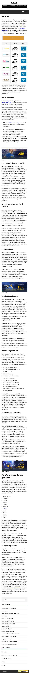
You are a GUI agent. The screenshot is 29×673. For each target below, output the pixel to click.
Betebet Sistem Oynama (8, 621)
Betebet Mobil (7, 658)
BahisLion (4, 666)
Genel (4, 662)
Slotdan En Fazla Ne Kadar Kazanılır (10, 634)
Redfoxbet (4, 616)
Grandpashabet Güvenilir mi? (9, 608)
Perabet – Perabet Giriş (7, 618)
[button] (25, 12)
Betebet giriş (5, 101)
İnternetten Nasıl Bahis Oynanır (9, 644)
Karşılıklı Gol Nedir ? (6, 639)
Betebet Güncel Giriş (9, 655)
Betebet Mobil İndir (6, 626)
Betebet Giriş (5, 611)
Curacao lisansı (15, 588)
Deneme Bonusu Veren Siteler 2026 (10, 613)
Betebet (4, 652)
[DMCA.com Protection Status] (23, 671)
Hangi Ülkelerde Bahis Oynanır (9, 636)
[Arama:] (14, 599)
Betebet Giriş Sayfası (7, 628)
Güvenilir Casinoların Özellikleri (9, 641)
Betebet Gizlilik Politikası (8, 631)
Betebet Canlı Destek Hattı (8, 623)
